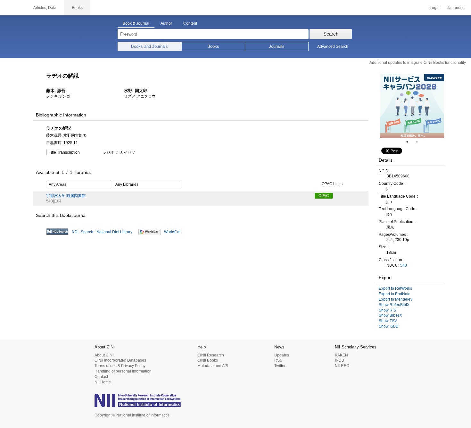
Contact (101, 376)
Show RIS (387, 310)
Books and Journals (149, 46)
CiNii (13, 7)
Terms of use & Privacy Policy (120, 366)
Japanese (456, 7)
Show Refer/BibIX (394, 305)
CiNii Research (210, 355)
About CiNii (104, 355)
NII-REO (342, 366)
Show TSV (388, 321)
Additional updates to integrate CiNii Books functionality (417, 62)
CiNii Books (207, 360)
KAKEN (341, 355)
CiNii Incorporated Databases (120, 360)
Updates (281, 355)
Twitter (279, 366)
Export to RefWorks (395, 288)
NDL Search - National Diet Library (102, 232)
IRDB (339, 360)
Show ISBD (389, 326)
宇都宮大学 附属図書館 (66, 195)
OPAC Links (332, 184)
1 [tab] (410, 142)
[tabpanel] (412, 106)
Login (435, 7)
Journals (277, 46)
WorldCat (172, 232)
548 (403, 265)
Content (190, 23)
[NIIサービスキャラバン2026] (412, 106)
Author (166, 23)
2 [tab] (419, 142)
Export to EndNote (394, 294)
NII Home (103, 382)
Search (330, 34)
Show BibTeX (390, 315)
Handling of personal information (123, 371)
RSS (278, 360)
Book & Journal (136, 23)
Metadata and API (212, 366)
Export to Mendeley (395, 299)
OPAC (323, 195)
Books (213, 46)
